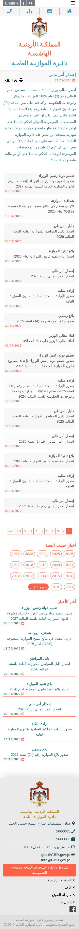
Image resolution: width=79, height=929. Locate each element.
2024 (42, 554)
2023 (29, 554)
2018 (29, 565)
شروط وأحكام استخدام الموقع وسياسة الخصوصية (39, 870)
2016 (69, 576)
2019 (42, 565)
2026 (69, 554)
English (11, 3)
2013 (29, 576)
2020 (56, 565)
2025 (56, 554)
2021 (69, 565)
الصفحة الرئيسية (60, 880)
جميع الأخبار (38, 587)
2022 (16, 554)
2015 (56, 576)
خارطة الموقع (62, 895)
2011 (69, 587)
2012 (16, 576)
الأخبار (68, 887)
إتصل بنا (66, 902)
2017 (16, 565)
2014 (42, 576)
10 (19, 531)
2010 (56, 587)
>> (11, 531)
